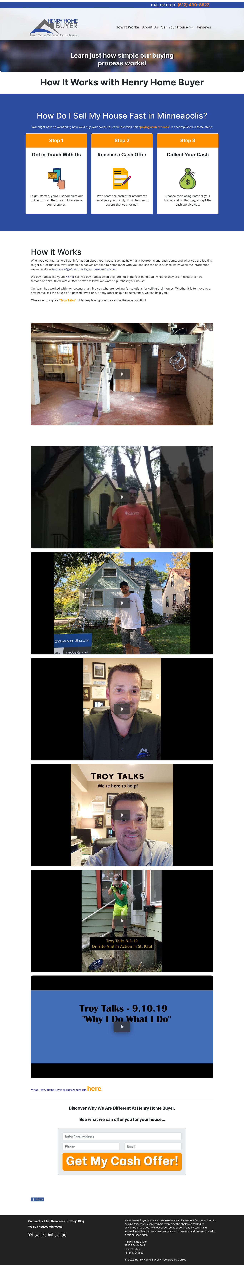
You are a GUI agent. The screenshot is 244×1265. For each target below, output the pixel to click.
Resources (58, 1221)
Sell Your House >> (177, 27)
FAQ (47, 1221)
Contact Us (35, 1221)
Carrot (182, 1259)
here (94, 1088)
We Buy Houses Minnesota (45, 1226)
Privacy (72, 1221)
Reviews (204, 27)
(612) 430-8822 (193, 4)
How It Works (127, 27)
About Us (150, 27)
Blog (81, 1221)
